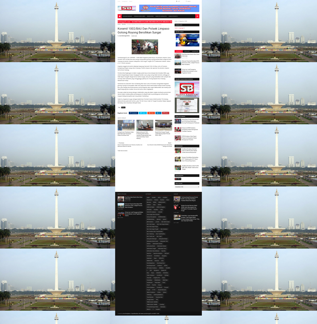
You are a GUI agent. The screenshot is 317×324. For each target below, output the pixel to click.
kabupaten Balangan (152, 238)
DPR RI (159, 204)
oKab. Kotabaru (150, 275)
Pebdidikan (149, 280)
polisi (164, 282)
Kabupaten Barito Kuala (152, 241)
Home (119, 1)
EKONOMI (149, 209)
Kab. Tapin (159, 236)
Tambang (149, 294)
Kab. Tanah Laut (150, 236)
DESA (154, 204)
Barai (168, 200)
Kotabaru (160, 265)
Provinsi (166, 287)
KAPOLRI (167, 253)
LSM (151, 270)
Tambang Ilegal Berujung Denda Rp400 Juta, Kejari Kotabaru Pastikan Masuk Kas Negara (189, 199)
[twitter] (179, 1)
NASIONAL (165, 273)
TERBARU (178, 51)
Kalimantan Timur (162, 248)
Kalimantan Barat (151, 246)
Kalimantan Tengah (151, 248)
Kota (162, 260)
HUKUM (160, 212)
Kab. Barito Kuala (165, 221)
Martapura (156, 270)
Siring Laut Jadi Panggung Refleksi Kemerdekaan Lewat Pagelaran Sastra (189, 71)
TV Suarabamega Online (152, 307)
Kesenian (157, 260)
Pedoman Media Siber (139, 16)
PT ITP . (154, 289)
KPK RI (165, 265)
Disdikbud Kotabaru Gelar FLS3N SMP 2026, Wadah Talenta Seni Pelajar (190, 167)
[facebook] (176, 1)
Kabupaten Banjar (163, 238)
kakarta (148, 243)
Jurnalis (157, 221)
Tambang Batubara (158, 294)
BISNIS (154, 202)
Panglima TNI (157, 277)
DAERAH (149, 204)
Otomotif (149, 277)
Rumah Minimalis (162, 289)
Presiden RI (159, 287)
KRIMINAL (161, 268)
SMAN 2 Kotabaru (151, 292)
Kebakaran (149, 255)
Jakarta (164, 219)
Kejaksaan (149, 258)
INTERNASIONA (161, 217)
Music (152, 273)
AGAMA (154, 197)
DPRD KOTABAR (150, 207)
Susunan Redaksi (127, 16)
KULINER (168, 268)
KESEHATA (161, 258)
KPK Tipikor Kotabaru (152, 268)
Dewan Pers (150, 16)
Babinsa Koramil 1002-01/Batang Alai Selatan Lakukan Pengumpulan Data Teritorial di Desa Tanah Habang (143, 135)
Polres (159, 285)
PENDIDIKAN (157, 280)
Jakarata (159, 219)
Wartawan (162, 307)
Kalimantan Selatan (161, 246)
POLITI (148, 285)
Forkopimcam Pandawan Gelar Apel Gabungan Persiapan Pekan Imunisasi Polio (126, 133)
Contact (130, 1)
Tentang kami (125, 1)
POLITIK (154, 285)
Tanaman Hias (159, 297)
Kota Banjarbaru (151, 263)
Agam (148, 197)
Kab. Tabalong (150, 234)
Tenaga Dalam (150, 299)
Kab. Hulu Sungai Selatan (162, 224)
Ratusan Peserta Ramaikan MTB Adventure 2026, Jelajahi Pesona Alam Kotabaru (190, 62)
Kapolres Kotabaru (157, 253)
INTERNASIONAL (150, 219)
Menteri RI (163, 270)
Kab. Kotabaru (164, 229)
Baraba (156, 200)
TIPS (157, 299)
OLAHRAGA (159, 275)
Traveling (162, 304)
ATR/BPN (165, 197)
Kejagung (164, 255)
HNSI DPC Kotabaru (151, 212)
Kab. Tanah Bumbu (160, 234)
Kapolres (149, 253)
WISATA (148, 309)
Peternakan (157, 282)
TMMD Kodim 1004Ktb (152, 304)
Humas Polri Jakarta (151, 217)
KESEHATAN (149, 260)
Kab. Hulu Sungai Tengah (152, 229)
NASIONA (158, 273)
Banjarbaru (149, 200)
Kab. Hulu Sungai (151, 224)
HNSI (161, 209)
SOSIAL (159, 292)
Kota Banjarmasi (161, 263)
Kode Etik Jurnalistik (161, 16)
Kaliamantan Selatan (157, 243)
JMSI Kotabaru (150, 221)
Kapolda (163, 251)
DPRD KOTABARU (161, 207)
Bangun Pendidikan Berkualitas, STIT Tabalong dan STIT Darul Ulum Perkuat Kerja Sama (190, 159)
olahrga (166, 275)
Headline (156, 209)
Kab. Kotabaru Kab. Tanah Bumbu (155, 231)
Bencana (149, 202)
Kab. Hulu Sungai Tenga (152, 226)
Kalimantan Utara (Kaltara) (153, 251)
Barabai (124, 24)
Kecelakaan (157, 255)
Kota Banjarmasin (151, 265)
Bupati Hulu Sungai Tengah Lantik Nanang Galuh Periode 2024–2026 (162, 133)
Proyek (148, 289)
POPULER (186, 51)
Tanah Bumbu (150, 297)
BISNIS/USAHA (162, 202)
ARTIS (159, 197)
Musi (148, 273)
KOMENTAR (195, 51)
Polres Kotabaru (150, 287)
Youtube (158, 309)
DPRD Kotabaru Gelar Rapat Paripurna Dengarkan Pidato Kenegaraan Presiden (189, 138)
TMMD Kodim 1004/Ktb (152, 302)
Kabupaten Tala (164, 241)
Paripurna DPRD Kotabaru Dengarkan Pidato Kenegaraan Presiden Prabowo (190, 129)
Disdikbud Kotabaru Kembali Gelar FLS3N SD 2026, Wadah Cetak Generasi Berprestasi (189, 150)
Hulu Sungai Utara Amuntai (153, 214)
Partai (163, 277)
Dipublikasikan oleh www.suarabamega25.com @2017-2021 (145, 313)
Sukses (164, 292)
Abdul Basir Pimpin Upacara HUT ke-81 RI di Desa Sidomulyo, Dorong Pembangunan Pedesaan (190, 121)
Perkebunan (149, 282)
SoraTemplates (126, 313)
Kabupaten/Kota (173, 16)
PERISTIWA (165, 280)
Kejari (155, 258)
